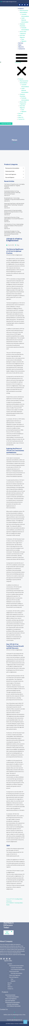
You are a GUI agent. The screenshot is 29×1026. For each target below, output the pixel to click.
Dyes (22, 39)
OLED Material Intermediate (24, 20)
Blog (18, 245)
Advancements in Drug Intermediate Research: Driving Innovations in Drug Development (13, 212)
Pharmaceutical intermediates (16, 965)
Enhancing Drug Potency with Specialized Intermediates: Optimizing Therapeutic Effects (14, 205)
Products (21, 8)
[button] (21, 64)
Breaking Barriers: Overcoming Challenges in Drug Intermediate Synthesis (14, 198)
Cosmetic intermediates (16, 967)
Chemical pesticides (14, 971)
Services (20, 43)
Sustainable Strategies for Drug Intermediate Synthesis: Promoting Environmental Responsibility (12, 232)
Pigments (23, 41)
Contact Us (21, 48)
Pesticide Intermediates (16, 973)
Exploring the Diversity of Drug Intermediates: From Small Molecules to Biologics (13, 219)
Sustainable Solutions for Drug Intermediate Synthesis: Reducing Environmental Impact (12, 192)
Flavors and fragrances (14, 975)
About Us (21, 47)
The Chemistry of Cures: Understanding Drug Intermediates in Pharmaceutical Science (13, 226)
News (19, 45)
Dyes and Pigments (13, 977)
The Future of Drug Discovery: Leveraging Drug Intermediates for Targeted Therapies (14, 185)
